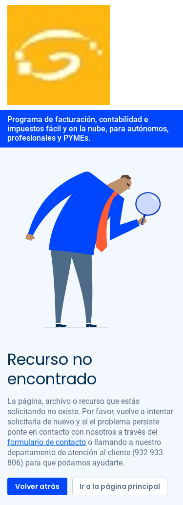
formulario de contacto (46, 442)
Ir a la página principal (120, 486)
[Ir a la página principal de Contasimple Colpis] (58, 54)
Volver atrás (37, 486)
